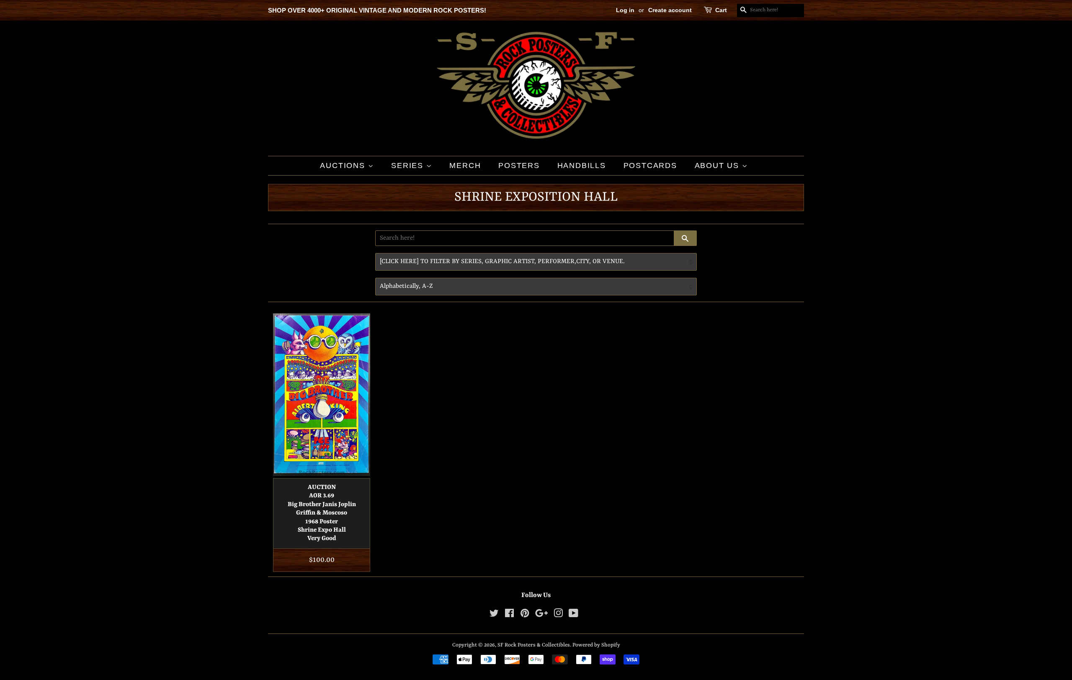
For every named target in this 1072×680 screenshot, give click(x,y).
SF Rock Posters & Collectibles (533, 645)
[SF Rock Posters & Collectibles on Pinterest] (524, 615)
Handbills (581, 165)
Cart (721, 10)
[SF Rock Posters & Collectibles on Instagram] (558, 615)
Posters (519, 165)
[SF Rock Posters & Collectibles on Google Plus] (541, 615)
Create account (670, 10)
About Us (718, 165)
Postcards (650, 165)
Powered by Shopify (596, 645)
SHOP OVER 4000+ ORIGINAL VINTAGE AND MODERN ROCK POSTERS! (377, 10)
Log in (625, 10)
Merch (465, 165)
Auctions (344, 165)
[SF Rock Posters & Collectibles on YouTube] (573, 615)
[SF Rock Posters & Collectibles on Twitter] (494, 615)
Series (408, 165)
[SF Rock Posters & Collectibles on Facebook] (509, 615)
